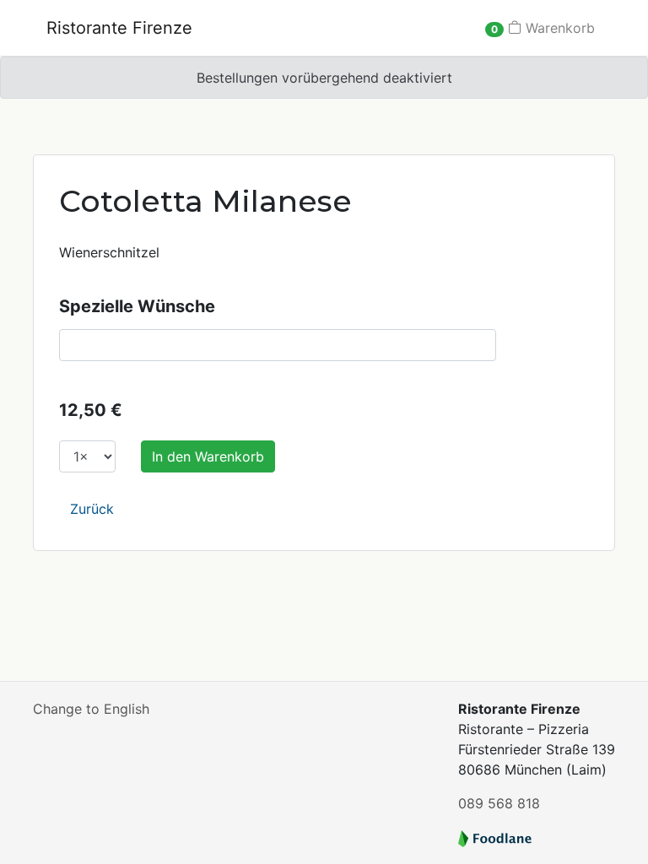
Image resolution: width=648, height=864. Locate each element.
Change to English (91, 708)
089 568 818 (499, 803)
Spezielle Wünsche (137, 306)
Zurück (92, 508)
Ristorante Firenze (119, 28)
